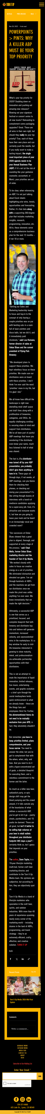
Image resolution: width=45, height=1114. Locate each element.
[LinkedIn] (28, 1099)
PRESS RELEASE (21, 14)
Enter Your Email (21, 1070)
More (32, 14)
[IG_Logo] (22, 1099)
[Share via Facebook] (10, 959)
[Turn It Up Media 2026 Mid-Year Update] (24, 985)
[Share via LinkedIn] (23, 959)
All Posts (9, 14)
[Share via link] (29, 959)
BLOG (11, 951)
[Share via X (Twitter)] (16, 959)
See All (33, 972)
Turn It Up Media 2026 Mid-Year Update (21, 1001)
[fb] (16, 1099)
